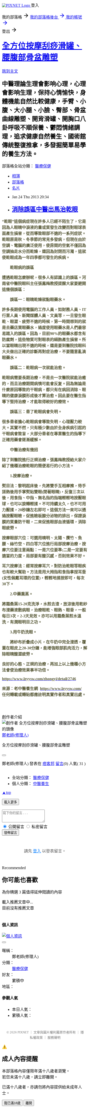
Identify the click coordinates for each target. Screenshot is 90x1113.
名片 (16, 188)
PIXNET (23, 1032)
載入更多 (10, 802)
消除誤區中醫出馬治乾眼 (45, 209)
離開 (29, 1103)
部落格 (18, 182)
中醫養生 (41, 784)
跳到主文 (10, 71)
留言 (60, 764)
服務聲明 (54, 1037)
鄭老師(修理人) (15, 735)
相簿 (16, 176)
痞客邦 (48, 764)
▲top (6, 792)
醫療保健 (43, 166)
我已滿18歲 (12, 1103)
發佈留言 (10, 833)
